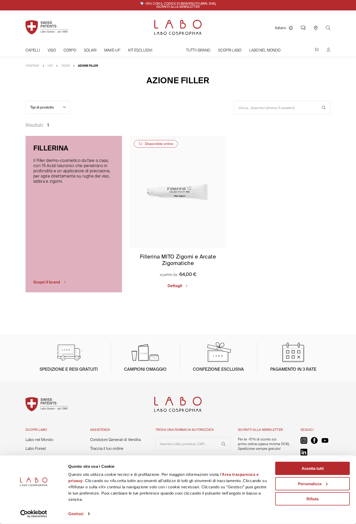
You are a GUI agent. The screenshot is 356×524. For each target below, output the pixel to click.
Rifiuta (312, 499)
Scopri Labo (229, 50)
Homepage (32, 65)
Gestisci (75, 514)
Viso (52, 50)
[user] (328, 52)
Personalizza (309, 483)
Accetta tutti (313, 468)
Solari (90, 50)
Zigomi (65, 65)
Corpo (70, 50)
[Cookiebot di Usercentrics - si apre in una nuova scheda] (34, 514)
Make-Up (112, 50)
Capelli (33, 50)
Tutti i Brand (198, 50)
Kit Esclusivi (140, 50)
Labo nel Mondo (264, 50)
